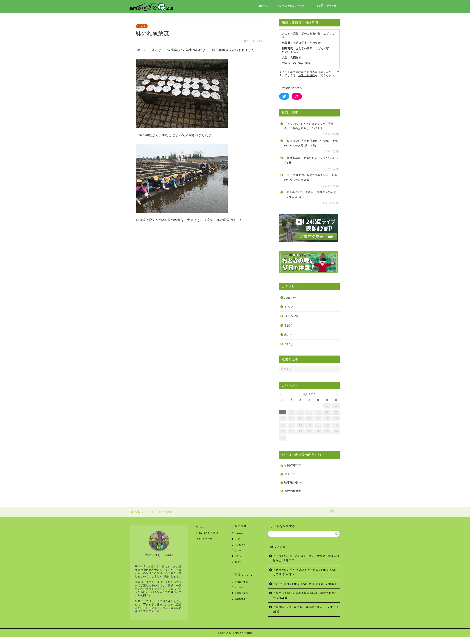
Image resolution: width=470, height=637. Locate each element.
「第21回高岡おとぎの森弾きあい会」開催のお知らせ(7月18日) (310, 177)
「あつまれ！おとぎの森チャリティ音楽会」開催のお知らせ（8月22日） (309, 126)
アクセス (290, 473)
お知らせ (290, 297)
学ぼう (288, 325)
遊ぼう (288, 344)
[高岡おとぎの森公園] (151, 11)
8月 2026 (309, 394)
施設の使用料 (293, 490)
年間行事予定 (293, 465)
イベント (142, 26)
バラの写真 (291, 316)
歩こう (288, 334)
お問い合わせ (327, 6)
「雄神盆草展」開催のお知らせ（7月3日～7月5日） (311, 160)
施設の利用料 (306, 75)
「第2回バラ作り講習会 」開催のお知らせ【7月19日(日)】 (310, 194)
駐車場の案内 (293, 482)
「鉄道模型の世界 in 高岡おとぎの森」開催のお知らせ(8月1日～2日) (311, 143)
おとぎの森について (293, 6)
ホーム (264, 6)
